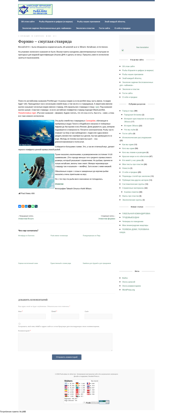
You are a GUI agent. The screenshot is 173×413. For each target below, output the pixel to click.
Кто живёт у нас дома (131, 160)
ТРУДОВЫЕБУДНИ (131, 217)
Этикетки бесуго (26, 219)
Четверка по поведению (132, 221)
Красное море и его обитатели (135, 156)
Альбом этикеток (131, 192)
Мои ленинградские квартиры (135, 225)
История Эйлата (131, 125)
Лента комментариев (131, 285)
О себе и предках (123, 28)
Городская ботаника (133, 114)
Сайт (87, 311)
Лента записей (128, 281)
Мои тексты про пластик (132, 164)
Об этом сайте (28, 21)
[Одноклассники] (23, 206)
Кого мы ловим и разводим (134, 152)
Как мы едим (127, 144)
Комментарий (24, 330)
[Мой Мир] (26, 206)
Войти (125, 278)
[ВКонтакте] (19, 206)
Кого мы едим (25, 36)
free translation (142, 47)
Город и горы (128, 110)
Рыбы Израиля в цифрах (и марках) (56, 21)
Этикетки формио (106, 219)
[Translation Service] (123, 50)
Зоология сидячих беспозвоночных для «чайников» (47, 28)
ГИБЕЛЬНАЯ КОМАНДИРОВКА (136, 213)
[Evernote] (32, 206)
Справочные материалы (133, 188)
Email (54, 311)
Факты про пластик (130, 196)
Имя (20, 311)
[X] (29, 206)
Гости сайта (104, 28)
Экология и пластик (85, 28)
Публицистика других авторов (135, 180)
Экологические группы (132, 199)
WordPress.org (128, 289)
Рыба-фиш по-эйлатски (35, 9)
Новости (126, 168)
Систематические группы (133, 184)
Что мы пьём (129, 129)
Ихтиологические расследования (136, 137)
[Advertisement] (67, 79)
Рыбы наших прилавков (88, 21)
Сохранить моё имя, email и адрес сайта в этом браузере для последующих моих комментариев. (59, 326)
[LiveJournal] (36, 206)
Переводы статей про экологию (136, 176)
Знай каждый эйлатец (115, 21)
